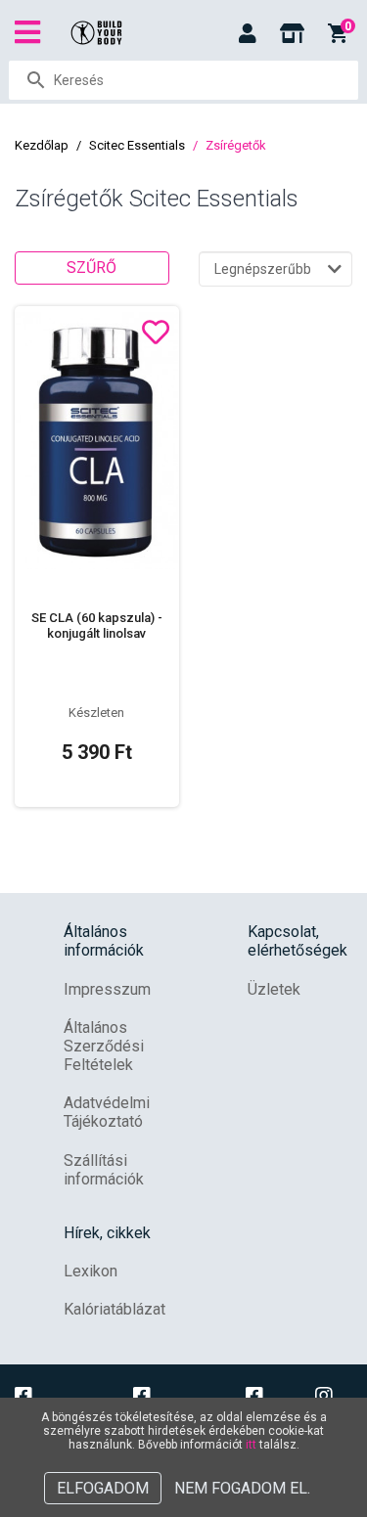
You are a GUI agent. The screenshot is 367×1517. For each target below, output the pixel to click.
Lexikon (90, 1271)
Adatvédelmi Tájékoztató (107, 1112)
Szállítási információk (104, 1169)
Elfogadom (103, 1488)
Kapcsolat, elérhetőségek (297, 940)
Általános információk (104, 940)
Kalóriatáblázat (114, 1309)
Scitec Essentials (137, 145)
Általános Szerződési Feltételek (104, 1046)
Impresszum (107, 989)
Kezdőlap (42, 145)
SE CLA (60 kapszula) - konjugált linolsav (96, 625)
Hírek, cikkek (107, 1233)
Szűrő (91, 267)
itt (251, 1444)
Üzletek (274, 989)
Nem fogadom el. (242, 1488)
